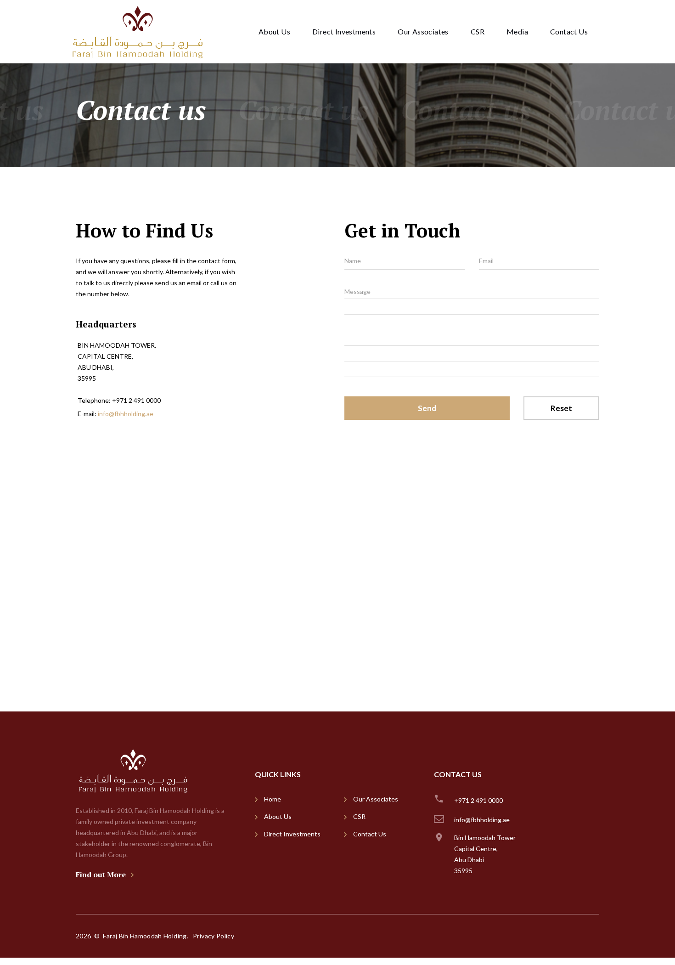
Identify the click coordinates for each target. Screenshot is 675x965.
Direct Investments (344, 31)
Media (517, 31)
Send (427, 408)
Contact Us (569, 31)
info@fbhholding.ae (125, 414)
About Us (274, 31)
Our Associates (423, 31)
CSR (477, 31)
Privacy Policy (213, 936)
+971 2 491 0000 (136, 400)
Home (272, 799)
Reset (561, 408)
